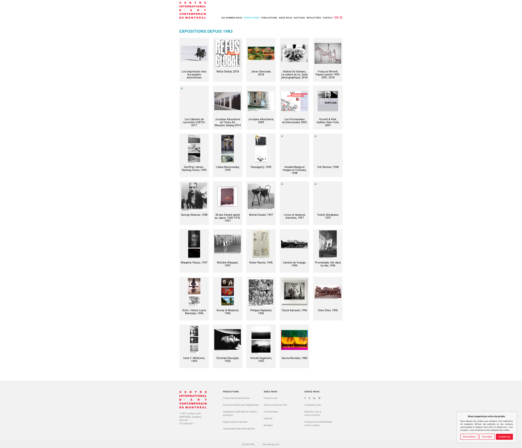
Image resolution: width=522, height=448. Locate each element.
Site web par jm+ (271, 444)
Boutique (268, 425)
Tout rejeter (487, 437)
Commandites (271, 411)
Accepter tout (504, 437)
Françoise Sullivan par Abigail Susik (241, 404)
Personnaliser (469, 437)
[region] (487, 427)
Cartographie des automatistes (239, 428)
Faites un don (270, 398)
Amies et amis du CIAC (275, 404)
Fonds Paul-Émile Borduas (236, 398)
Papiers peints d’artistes (235, 421)
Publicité (268, 418)
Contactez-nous (312, 404)
